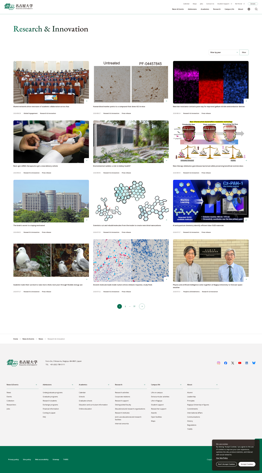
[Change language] (249, 9)
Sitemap (56, 459)
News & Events (28, 339)
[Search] (256, 9)
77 (134, 306)
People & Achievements (191, 292)
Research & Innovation (48, 113)
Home (15, 339)
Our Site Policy (222, 458)
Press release (126, 113)
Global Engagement (31, 113)
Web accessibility (42, 459)
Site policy (27, 459)
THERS (65, 459)
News (41, 339)
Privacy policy (13, 459)
